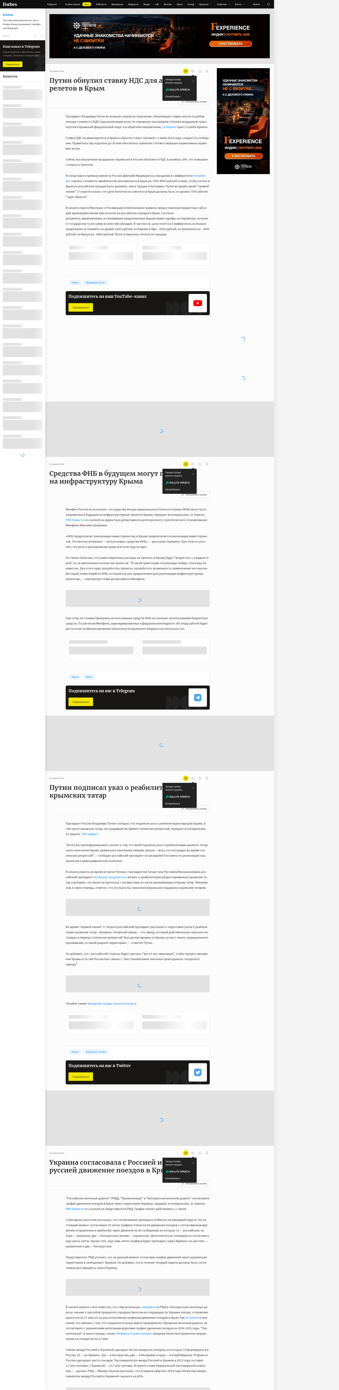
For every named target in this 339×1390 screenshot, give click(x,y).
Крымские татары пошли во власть (112, 895)
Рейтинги (101, 4)
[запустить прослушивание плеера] (193, 71)
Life (157, 4)
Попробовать (172, 96)
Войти (256, 4)
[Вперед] (215, 254)
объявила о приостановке (133, 1225)
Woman (168, 4)
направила (149, 1198)
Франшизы (117, 4)
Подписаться (81, 307)
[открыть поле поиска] (268, 4)
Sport (180, 4)
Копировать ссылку (196, 101)
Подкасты (133, 4)
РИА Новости (75, 439)
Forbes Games (77, 4)
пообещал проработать (110, 768)
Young (191, 4)
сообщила (169, 127)
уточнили (192, 1209)
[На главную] (10, 4)
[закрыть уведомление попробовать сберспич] (193, 81)
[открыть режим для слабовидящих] (186, 71)
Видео (146, 4)
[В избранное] (112, 247)
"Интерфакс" (90, 725)
